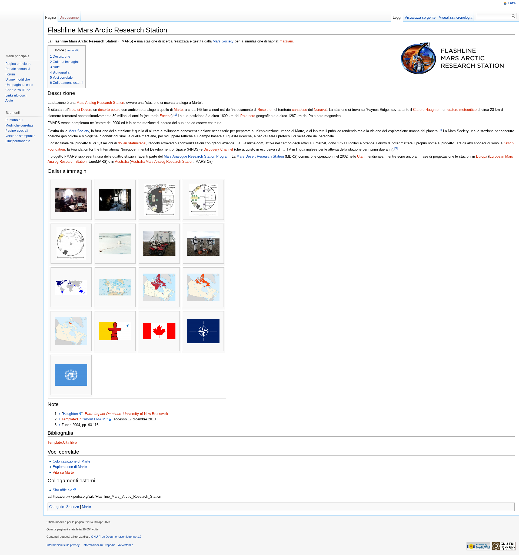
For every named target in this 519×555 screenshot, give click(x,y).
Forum (10, 74)
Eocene (165, 116)
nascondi (72, 50)
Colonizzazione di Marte (71, 461)
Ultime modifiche (17, 79)
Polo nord (247, 116)
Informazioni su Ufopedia (99, 545)
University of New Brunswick (145, 414)
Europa (481, 156)
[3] (396, 148)
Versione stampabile (20, 136)
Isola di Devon (80, 110)
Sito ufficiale (62, 490)
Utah (360, 156)
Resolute (264, 110)
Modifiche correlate (19, 125)
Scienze (72, 507)
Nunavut (320, 110)
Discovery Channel (218, 149)
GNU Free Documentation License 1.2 (116, 536)
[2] (440, 129)
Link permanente (17, 141)
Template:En (71, 419)
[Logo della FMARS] (454, 57)
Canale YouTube (17, 90)
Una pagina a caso (19, 85)
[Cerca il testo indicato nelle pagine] (513, 16)
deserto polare (109, 110)
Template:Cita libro (62, 442)
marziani (286, 41)
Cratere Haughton (426, 110)
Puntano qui (14, 120)
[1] (175, 114)
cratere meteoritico (462, 110)
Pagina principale (18, 64)
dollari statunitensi (132, 143)
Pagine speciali (16, 130)
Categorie (56, 507)
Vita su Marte (63, 472)
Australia (122, 161)
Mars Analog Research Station (100, 103)
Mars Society (223, 41)
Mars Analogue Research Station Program (196, 156)
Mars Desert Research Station (260, 156)
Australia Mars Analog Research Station (162, 161)
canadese (299, 110)
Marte (178, 110)
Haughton (70, 414)
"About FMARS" (95, 419)
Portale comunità (17, 69)
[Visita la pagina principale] (21, 24)
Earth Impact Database (103, 414)
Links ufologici (15, 95)
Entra (512, 3)
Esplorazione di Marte (70, 467)
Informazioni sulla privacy (63, 545)
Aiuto (9, 100)
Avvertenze (125, 545)
